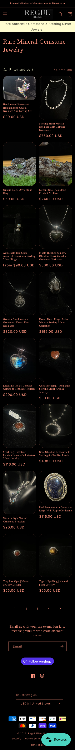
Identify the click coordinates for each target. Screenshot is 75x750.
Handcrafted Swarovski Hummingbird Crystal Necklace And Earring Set (17, 107)
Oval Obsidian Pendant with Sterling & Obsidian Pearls (54, 454)
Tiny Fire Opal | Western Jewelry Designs (16, 583)
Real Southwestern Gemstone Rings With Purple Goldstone (55, 509)
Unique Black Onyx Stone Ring (17, 191)
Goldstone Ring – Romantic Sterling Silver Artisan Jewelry (54, 389)
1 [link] (15, 609)
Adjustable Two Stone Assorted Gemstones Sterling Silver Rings (19, 256)
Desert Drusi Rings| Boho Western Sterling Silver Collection (53, 322)
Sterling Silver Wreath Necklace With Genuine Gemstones (52, 127)
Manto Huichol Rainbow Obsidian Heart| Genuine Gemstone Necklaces (52, 256)
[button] (5, 14)
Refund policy (33, 738)
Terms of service (39, 744)
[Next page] (60, 608)
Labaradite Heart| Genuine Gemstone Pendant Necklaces (19, 387)
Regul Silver (35, 733)
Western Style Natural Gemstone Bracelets (15, 520)
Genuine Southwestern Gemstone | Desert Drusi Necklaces (16, 322)
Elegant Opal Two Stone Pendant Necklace (52, 191)
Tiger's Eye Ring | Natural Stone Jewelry (53, 583)
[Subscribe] (61, 646)
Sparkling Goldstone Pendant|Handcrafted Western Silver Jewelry (19, 455)
